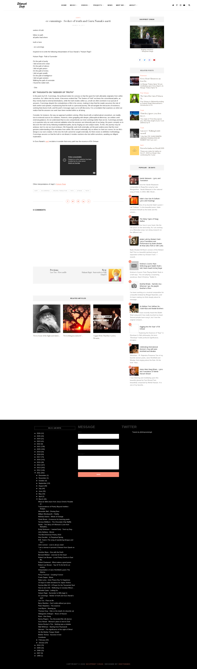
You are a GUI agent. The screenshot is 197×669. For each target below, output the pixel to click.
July (40, 488)
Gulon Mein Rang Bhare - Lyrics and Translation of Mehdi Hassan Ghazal (151, 371)
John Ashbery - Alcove (46, 532)
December (42, 475)
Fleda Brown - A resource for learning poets (54, 519)
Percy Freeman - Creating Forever (50, 575)
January (41, 643)
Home (64, 5)
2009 (38, 648)
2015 (38, 462)
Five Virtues (144, 93)
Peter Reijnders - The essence (49, 606)
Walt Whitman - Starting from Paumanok (52, 627)
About (132, 5)
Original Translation (60, 190)
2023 (38, 441)
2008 (38, 650)
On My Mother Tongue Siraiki (48, 632)
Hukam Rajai (61, 184)
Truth (87, 190)
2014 (38, 465)
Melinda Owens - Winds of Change (50, 516)
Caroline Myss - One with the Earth (50, 552)
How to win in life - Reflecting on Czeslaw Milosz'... (56, 588)
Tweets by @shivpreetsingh (142, 432)
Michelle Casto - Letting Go (48, 590)
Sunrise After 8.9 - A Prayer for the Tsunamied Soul (56, 585)
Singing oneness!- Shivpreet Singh (147, 50)
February (42, 640)
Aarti (78, 18)
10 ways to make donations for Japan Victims (54, 582)
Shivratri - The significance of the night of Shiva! (55, 629)
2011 (38, 473)
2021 (38, 446)
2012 (38, 470)
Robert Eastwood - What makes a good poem (54, 562)
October (41, 481)
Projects (97, 5)
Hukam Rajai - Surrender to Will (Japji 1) (52, 593)
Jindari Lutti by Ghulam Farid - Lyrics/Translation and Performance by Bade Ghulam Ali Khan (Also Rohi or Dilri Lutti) (151, 242)
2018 (38, 454)
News (110, 5)
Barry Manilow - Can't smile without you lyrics (54, 603)
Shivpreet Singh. (95, 664)
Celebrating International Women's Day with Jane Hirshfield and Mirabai (149, 349)
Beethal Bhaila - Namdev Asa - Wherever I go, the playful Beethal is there (151, 286)
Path (72, 190)
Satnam (79, 190)
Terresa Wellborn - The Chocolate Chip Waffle (54, 522)
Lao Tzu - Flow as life (46, 600)
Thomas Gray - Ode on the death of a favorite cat (56, 611)
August (41, 486)
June (40, 491)
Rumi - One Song (44, 616)
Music (73, 5)
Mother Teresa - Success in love (49, 635)
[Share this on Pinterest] (78, 201)
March (41, 499)
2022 (38, 444)
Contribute (42, 637)
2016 (38, 459)
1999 (38, 656)
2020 (38, 449)
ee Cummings (45, 190)
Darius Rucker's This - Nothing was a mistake (54, 624)
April (40, 496)
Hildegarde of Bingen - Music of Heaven (52, 614)
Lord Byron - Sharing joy (47, 608)
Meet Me (120, 5)
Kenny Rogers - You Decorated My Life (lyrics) (55, 619)
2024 (38, 439)
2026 (38, 433)
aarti (47, 141)
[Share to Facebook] (68, 201)
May (40, 494)
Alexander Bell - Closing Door (48, 511)
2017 (38, 457)
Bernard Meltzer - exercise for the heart (52, 555)
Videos (84, 5)
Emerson (143, 75)
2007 (38, 653)
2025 (38, 436)
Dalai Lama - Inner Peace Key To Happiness (54, 580)
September (43, 483)
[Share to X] (73, 201)
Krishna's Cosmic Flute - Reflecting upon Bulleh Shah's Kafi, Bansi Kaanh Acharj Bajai (151, 266)
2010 (38, 645)
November (42, 478)
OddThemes (124, 664)
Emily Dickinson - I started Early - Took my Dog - (55, 529)
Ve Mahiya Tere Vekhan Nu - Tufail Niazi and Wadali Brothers (151, 307)
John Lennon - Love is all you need (51, 545)
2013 (38, 467)
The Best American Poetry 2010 (49, 535)
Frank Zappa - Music (45, 577)
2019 (38, 452)
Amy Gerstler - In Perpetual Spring (50, 537)
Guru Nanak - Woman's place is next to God (54, 621)
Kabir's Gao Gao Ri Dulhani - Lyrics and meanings (150, 199)
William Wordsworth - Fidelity (48, 514)
